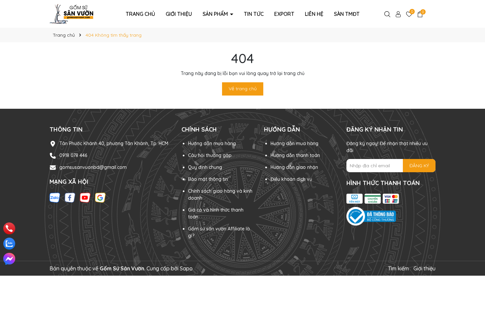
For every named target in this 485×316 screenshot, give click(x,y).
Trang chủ (140, 14)
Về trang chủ (243, 89)
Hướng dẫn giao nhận (294, 167)
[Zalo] (54, 197)
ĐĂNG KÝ (419, 166)
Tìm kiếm (398, 268)
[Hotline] (9, 228)
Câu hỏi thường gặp (210, 155)
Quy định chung (205, 167)
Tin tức (254, 14)
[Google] (100, 197)
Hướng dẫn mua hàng (212, 143)
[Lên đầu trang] (470, 283)
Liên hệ (314, 14)
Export (284, 14)
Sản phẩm (216, 14)
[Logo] (71, 14)
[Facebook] (70, 197)
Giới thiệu (179, 14)
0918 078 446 (73, 155)
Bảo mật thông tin (208, 179)
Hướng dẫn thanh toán (295, 155)
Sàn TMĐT (347, 14)
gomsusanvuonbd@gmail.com (93, 167)
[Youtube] (85, 197)
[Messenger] (9, 259)
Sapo (186, 268)
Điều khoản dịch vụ (291, 179)
